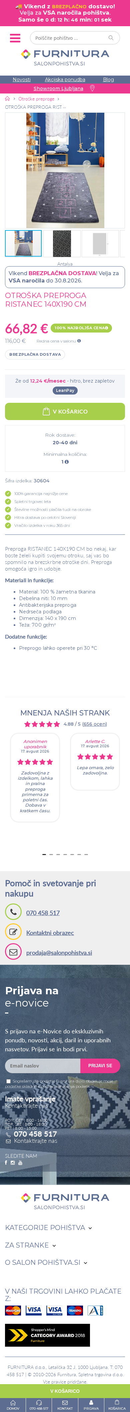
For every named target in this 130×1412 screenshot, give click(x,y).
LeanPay (65, 390)
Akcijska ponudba (65, 80)
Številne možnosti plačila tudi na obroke (52, 509)
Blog (108, 80)
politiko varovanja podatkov (67, 1086)
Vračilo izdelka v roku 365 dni (42, 525)
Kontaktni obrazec (50, 933)
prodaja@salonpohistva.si (59, 952)
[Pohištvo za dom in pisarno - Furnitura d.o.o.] (65, 57)
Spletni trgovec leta (32, 501)
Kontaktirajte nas (35, 1140)
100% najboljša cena (80, 328)
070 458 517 (43, 913)
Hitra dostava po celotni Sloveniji (45, 517)
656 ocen (95, 724)
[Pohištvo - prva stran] (7, 98)
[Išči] (111, 37)
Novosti (22, 80)
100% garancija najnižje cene (41, 493)
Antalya (65, 264)
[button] (65, 170)
